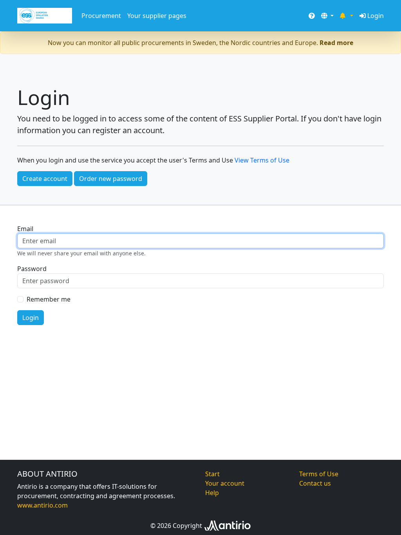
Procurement (101, 15)
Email (25, 228)
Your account (224, 483)
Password (32, 268)
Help (212, 492)
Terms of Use (318, 474)
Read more (336, 42)
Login (375, 15)
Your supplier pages (156, 15)
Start (212, 474)
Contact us (315, 483)
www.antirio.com (42, 505)
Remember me (48, 299)
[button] (327, 15)
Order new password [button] (110, 178)
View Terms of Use (262, 160)
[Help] (311, 15)
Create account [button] (44, 178)
